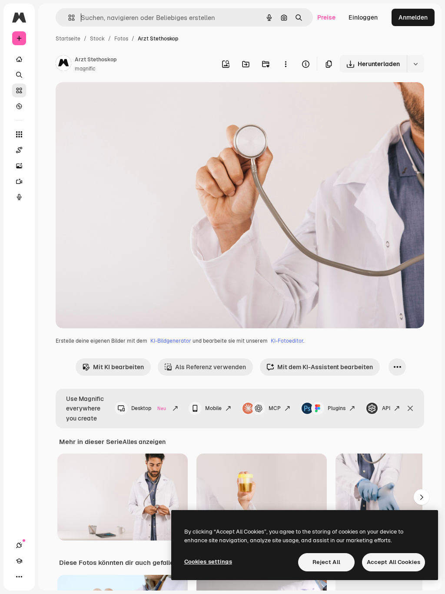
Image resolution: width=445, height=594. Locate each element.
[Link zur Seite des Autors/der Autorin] (63, 64)
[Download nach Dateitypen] (415, 64)
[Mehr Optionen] (285, 64)
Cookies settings (208, 561)
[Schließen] (410, 408)
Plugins (336, 408)
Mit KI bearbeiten (118, 367)
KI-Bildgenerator (170, 340)
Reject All (326, 562)
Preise (326, 17)
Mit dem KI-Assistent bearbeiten (325, 367)
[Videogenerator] (19, 181)
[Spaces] (19, 150)
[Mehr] (19, 577)
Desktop (148, 408)
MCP (275, 408)
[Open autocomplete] (68, 17)
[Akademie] (19, 561)
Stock (97, 38)
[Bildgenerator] (19, 166)
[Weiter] (421, 497)
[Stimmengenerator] (19, 197)
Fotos (121, 38)
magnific (85, 68)
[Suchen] (19, 75)
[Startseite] (19, 59)
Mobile (213, 408)
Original (111, 99)
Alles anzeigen (144, 442)
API (386, 408)
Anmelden (413, 17)
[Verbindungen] (19, 545)
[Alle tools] (19, 134)
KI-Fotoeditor (287, 340)
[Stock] (19, 90)
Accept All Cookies (393, 562)
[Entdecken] (19, 106)
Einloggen (363, 17)
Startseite (68, 38)
